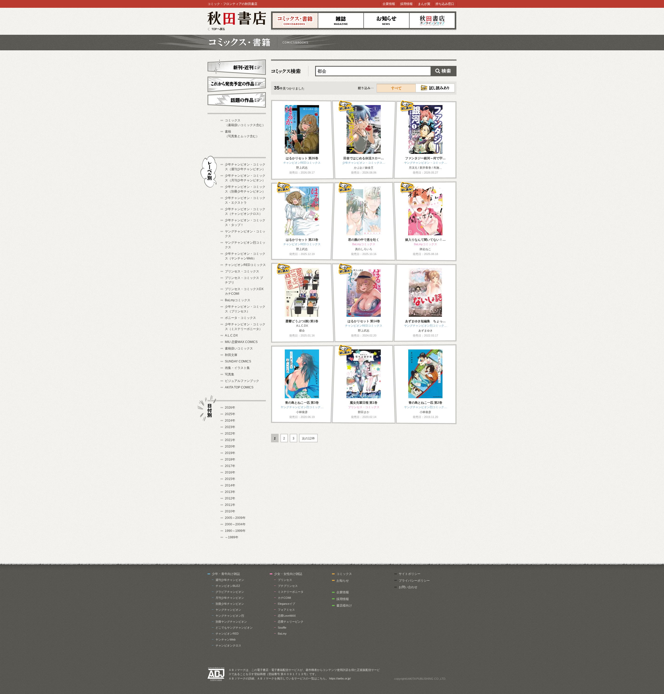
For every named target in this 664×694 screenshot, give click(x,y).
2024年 (230, 420)
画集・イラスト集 (237, 368)
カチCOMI (284, 597)
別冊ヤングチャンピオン (231, 621)
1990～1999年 (235, 531)
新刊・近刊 (237, 66)
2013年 (230, 492)
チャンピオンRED (227, 633)
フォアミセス (286, 609)
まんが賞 (424, 4)
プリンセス (285, 579)
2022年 (230, 433)
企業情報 (389, 4)
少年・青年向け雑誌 (226, 574)
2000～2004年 (235, 524)
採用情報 (406, 4)
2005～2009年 (235, 518)
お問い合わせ (408, 587)
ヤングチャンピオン (228, 609)
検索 (444, 71)
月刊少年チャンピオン (230, 597)
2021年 (230, 440)
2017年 (230, 466)
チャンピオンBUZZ (228, 585)
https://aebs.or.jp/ (340, 678)
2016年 (230, 472)
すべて (396, 88)
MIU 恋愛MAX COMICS (241, 342)
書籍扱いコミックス (239, 348)
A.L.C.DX (231, 335)
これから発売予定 (237, 83)
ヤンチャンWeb (226, 639)
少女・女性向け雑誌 (288, 574)
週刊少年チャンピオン (230, 579)
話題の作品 (237, 100)
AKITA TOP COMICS (239, 387)
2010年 (230, 511)
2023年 (230, 427)
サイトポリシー (409, 574)
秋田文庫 (231, 355)
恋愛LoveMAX (287, 615)
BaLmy (282, 633)
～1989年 (231, 537)
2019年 (230, 453)
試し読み (435, 88)
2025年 (230, 414)
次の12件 (308, 438)
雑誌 (340, 20)
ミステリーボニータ (290, 591)
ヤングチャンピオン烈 (230, 615)
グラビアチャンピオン (230, 591)
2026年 (230, 407)
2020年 (230, 446)
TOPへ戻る (216, 29)
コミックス (295, 20)
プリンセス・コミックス (242, 271)
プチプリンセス (288, 585)
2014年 (230, 485)
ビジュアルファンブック (242, 381)
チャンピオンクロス (228, 645)
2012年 (230, 498)
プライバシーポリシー (414, 580)
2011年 (230, 505)
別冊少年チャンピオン (230, 603)
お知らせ (386, 20)
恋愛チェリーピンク (290, 621)
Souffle (282, 627)
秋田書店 (237, 21)
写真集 (229, 374)
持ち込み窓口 (444, 4)
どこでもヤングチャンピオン (234, 627)
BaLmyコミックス (237, 300)
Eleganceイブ (286, 603)
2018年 (230, 459)
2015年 (230, 479)
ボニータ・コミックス (240, 318)
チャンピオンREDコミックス (245, 265)
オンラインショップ (432, 20)
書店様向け (344, 605)
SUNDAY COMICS (238, 361)
